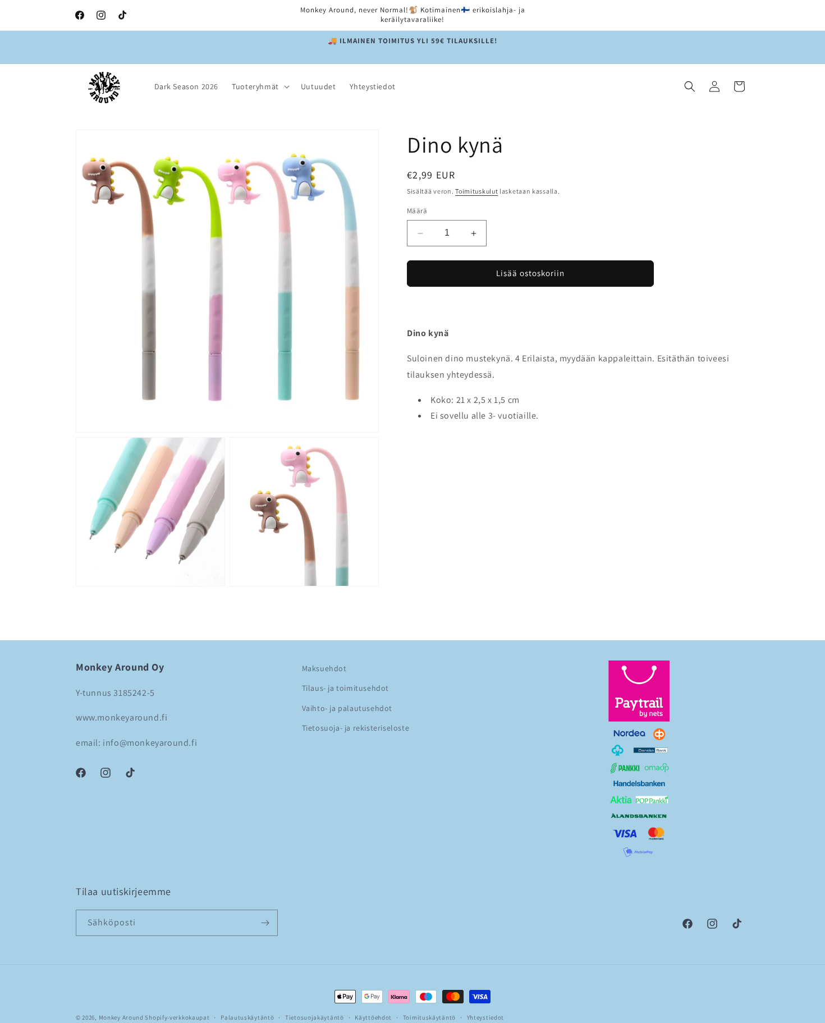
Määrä (417, 211)
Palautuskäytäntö (247, 1017)
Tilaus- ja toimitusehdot (345, 688)
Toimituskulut (476, 191)
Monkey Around (121, 1017)
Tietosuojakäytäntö (314, 1017)
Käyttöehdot (373, 1017)
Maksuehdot (324, 668)
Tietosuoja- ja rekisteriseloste (356, 728)
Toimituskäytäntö (429, 1017)
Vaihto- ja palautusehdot (347, 708)
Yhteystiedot (485, 1017)
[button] (259, 86)
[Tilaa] (265, 923)
